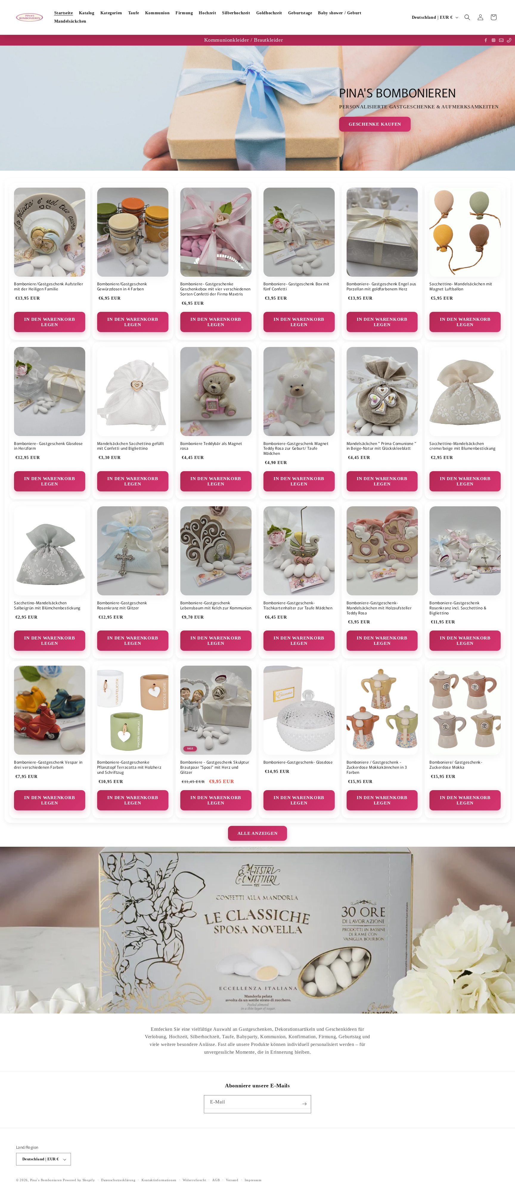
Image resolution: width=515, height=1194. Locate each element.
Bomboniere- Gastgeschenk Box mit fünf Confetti (296, 286)
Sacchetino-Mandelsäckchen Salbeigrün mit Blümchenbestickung (47, 605)
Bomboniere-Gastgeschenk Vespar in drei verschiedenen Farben (48, 765)
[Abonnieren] (304, 1104)
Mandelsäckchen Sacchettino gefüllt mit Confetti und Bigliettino (130, 446)
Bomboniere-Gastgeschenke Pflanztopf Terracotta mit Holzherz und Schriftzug (129, 767)
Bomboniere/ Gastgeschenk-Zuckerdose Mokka (455, 765)
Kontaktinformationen (159, 1180)
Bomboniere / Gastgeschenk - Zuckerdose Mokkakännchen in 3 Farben (377, 767)
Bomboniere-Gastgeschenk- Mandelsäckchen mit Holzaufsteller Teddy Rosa (379, 608)
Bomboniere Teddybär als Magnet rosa (211, 446)
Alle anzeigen (258, 833)
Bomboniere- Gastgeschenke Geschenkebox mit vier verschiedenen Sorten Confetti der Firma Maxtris (215, 289)
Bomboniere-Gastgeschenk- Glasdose (298, 762)
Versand (232, 1180)
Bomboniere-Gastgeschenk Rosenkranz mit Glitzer (122, 605)
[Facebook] (485, 40)
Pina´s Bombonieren (46, 1180)
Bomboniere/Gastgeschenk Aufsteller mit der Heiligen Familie (48, 286)
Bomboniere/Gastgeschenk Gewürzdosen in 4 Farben (122, 286)
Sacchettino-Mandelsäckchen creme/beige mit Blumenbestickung (462, 446)
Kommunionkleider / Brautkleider (243, 40)
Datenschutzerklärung (118, 1180)
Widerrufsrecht (194, 1180)
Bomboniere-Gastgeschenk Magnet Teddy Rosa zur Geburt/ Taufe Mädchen (296, 448)
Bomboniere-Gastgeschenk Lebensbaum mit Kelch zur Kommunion (215, 605)
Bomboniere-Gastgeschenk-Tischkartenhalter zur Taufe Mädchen (298, 605)
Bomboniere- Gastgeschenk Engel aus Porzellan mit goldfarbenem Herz (381, 286)
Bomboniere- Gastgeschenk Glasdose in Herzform (48, 446)
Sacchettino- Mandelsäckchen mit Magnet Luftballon (460, 286)
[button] (467, 17)
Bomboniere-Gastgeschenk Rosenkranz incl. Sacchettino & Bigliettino (457, 608)
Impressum (253, 1180)
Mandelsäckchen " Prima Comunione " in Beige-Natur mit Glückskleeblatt (381, 446)
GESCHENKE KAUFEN (375, 124)
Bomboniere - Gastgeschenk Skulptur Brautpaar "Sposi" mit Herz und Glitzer (214, 767)
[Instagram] (493, 40)
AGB (216, 1180)
